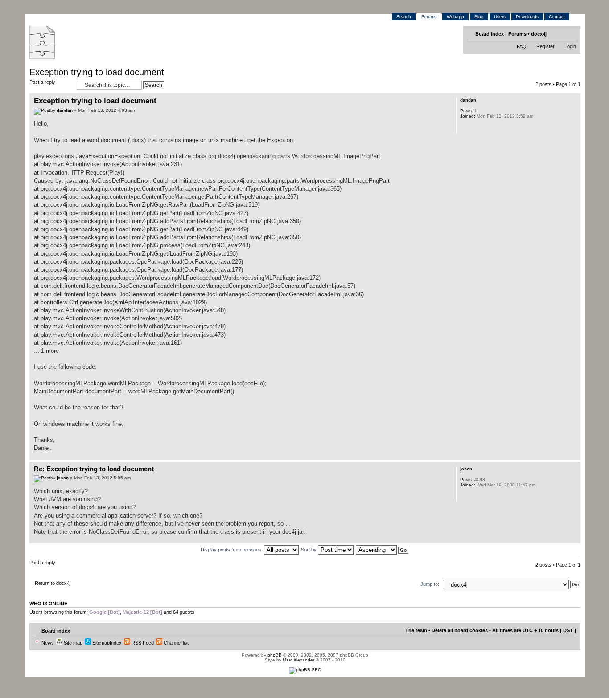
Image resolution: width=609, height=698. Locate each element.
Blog (479, 16)
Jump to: (429, 584)
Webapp (455, 16)
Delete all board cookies (460, 630)
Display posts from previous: (232, 549)
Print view (556, 33)
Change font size (570, 33)
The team (416, 630)
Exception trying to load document (96, 72)
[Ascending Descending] (382, 549)
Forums (428, 16)
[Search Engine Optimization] (305, 669)
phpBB (274, 655)
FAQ (522, 46)
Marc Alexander (298, 659)
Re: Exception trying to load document (94, 469)
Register (545, 46)
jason (63, 477)
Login (570, 46)
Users (500, 16)
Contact (557, 16)
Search (403, 16)
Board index (489, 34)
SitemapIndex (106, 642)
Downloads (527, 16)
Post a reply (42, 82)
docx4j (539, 34)
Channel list (175, 642)
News (47, 642)
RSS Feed (142, 642)
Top (573, 455)
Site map (72, 642)
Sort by (309, 549)
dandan (65, 110)
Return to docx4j (52, 583)
